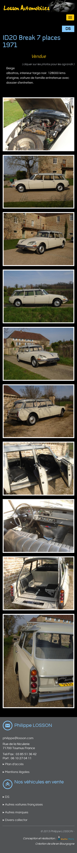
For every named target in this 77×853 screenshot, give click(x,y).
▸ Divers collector (15, 820)
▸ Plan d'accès (13, 764)
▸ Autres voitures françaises (23, 804)
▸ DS (6, 797)
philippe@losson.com (18, 738)
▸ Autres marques (15, 812)
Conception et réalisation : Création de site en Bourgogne (48, 841)
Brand (38, 11)
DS (68, 29)
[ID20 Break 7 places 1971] (38, 124)
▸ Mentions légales (16, 772)
